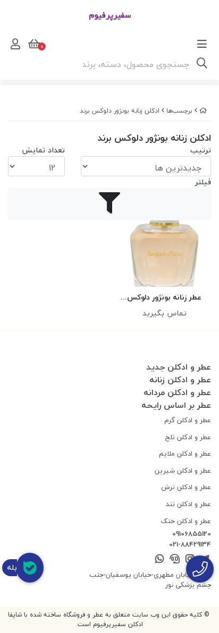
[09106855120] (200, 569)
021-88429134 (190, 545)
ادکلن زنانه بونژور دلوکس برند (119, 110)
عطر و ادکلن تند (188, 504)
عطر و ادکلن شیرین (183, 470)
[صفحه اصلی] (203, 110)
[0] (33, 44)
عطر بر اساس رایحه (176, 405)
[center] (202, 64)
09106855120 (191, 534)
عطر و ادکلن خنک (186, 521)
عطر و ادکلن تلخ (188, 437)
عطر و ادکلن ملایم (185, 453)
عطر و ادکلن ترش (186, 487)
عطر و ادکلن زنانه (180, 379)
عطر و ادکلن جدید (178, 367)
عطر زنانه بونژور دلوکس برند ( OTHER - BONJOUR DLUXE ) (164, 297)
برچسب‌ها (179, 110)
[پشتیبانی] (175, 559)
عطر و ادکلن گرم (187, 420)
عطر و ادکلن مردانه (177, 392)
